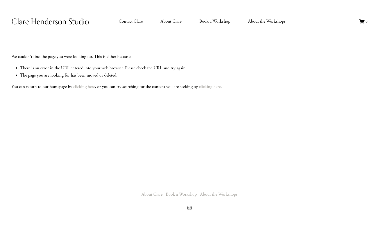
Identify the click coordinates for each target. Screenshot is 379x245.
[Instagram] (189, 208)
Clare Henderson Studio (50, 21)
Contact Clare (131, 21)
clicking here (84, 86)
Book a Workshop (214, 21)
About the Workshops (267, 21)
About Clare (171, 21)
